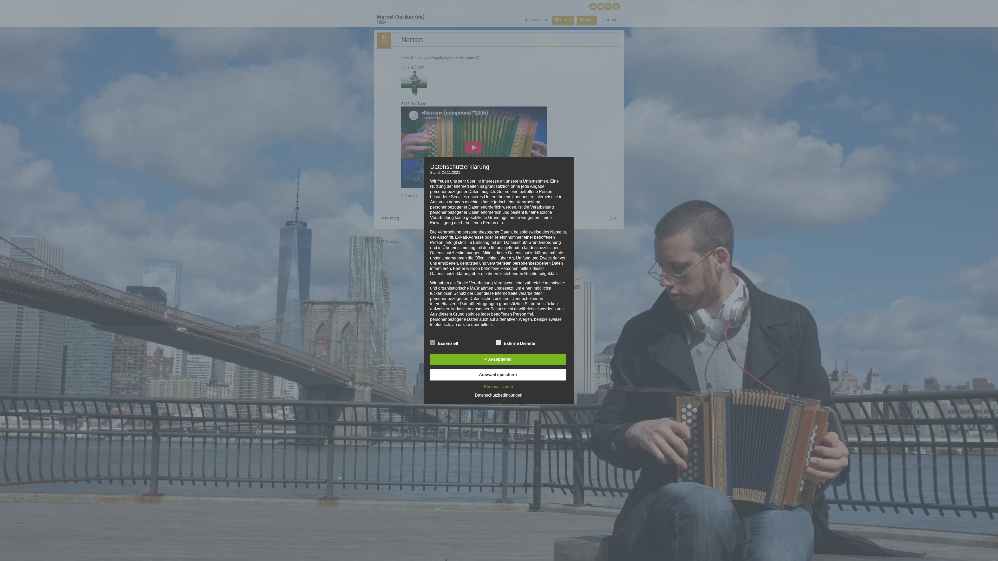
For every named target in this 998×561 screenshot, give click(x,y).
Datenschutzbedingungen (498, 395)
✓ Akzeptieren (498, 359)
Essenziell (448, 343)
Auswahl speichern (498, 374)
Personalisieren (498, 386)
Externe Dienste (519, 343)
